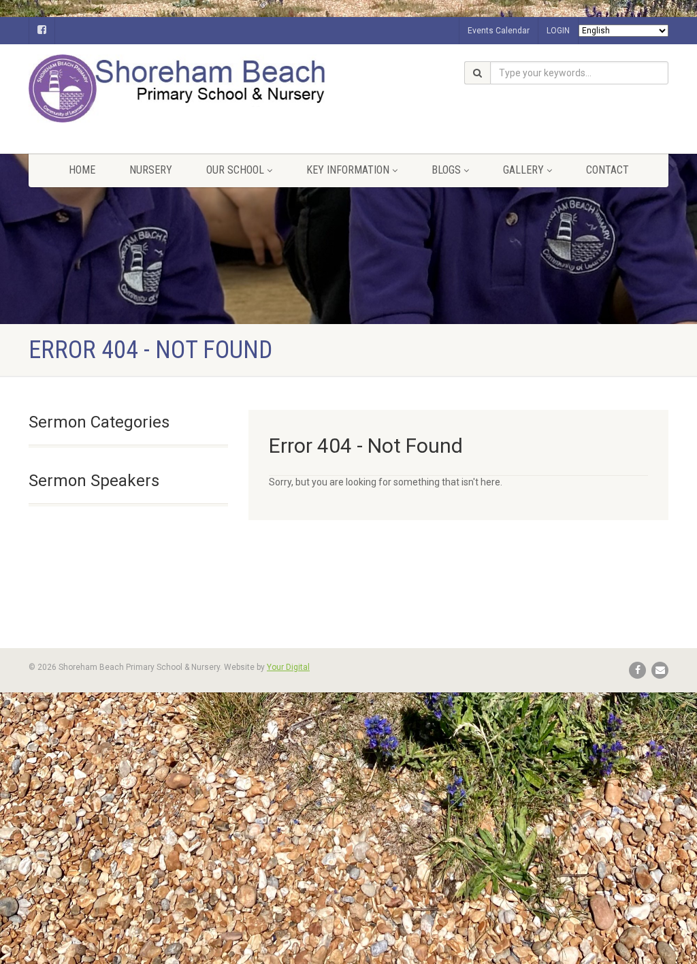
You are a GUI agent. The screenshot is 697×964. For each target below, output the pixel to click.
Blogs (446, 169)
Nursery (150, 169)
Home (82, 169)
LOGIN (558, 30)
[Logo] (128, 88)
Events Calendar (499, 30)
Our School (235, 169)
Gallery (523, 169)
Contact (607, 169)
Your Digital (288, 667)
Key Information (347, 169)
